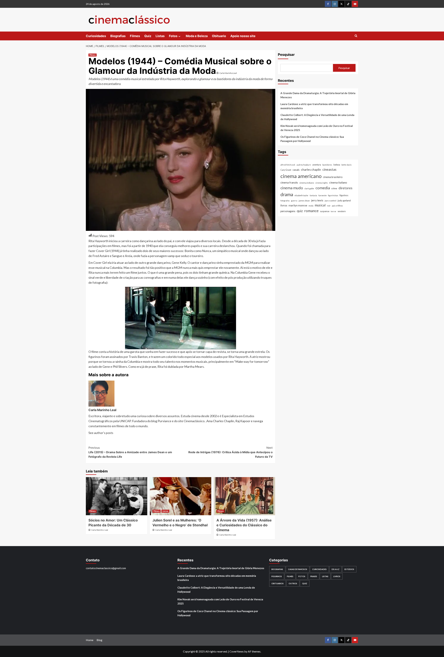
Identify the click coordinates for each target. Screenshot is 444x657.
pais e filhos (337, 205)
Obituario (219, 36)
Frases (313, 576)
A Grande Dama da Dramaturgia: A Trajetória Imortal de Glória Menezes (317, 95)
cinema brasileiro (333, 176)
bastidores (327, 165)
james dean (304, 200)
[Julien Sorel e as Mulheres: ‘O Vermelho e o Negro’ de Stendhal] (180, 496)
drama (286, 194)
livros (283, 205)
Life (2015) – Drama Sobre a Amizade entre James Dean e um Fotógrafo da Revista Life (130, 452)
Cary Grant (285, 169)
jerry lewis (317, 200)
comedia (322, 187)
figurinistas (333, 195)
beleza (337, 164)
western (342, 211)
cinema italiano (338, 182)
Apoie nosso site (242, 36)
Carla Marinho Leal (228, 73)
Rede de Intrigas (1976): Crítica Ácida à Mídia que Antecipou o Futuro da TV (230, 452)
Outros (293, 583)
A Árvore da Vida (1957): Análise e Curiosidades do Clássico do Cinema (244, 525)
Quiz (147, 36)
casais (296, 169)
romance (311, 210)
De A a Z (335, 569)
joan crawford (330, 200)
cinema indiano (306, 182)
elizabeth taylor (301, 195)
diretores (345, 188)
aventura (316, 164)
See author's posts (100, 433)
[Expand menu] (179, 36)
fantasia (313, 195)
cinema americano (301, 176)
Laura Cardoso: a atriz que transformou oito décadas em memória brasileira (314, 106)
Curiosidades (96, 36)
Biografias (118, 36)
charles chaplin (311, 169)
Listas (160, 36)
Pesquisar (286, 55)
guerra (294, 200)
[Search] (356, 36)
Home (89, 640)
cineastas (329, 169)
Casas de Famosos (297, 569)
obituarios (277, 583)
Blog (99, 640)
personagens (287, 211)
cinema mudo (291, 187)
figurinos (344, 195)
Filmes (135, 36)
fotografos (285, 200)
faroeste (322, 195)
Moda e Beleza (197, 36)
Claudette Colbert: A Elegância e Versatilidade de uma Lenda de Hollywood (317, 117)
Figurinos (276, 576)
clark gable (309, 188)
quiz (300, 211)
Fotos (173, 36)
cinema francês (289, 182)
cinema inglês (321, 182)
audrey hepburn (304, 165)
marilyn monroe (298, 205)
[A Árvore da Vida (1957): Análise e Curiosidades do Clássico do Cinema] (244, 496)
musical (320, 205)
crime (334, 188)
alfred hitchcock (287, 165)
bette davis (346, 165)
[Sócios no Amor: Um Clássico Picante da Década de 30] (116, 496)
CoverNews (236, 651)
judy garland (344, 200)
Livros (165, 511)
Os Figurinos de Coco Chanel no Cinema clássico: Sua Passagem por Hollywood (312, 138)
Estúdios (349, 569)
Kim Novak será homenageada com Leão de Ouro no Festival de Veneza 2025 (316, 128)
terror (333, 211)
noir (329, 205)
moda (311, 205)
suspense (324, 211)
